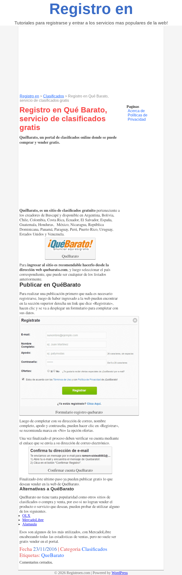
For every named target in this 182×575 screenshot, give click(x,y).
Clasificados (53, 96)
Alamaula (29, 524)
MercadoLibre (33, 520)
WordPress (120, 573)
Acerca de (136, 111)
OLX (26, 516)
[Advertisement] (91, 59)
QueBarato (52, 555)
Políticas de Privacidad (137, 117)
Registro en (91, 8)
